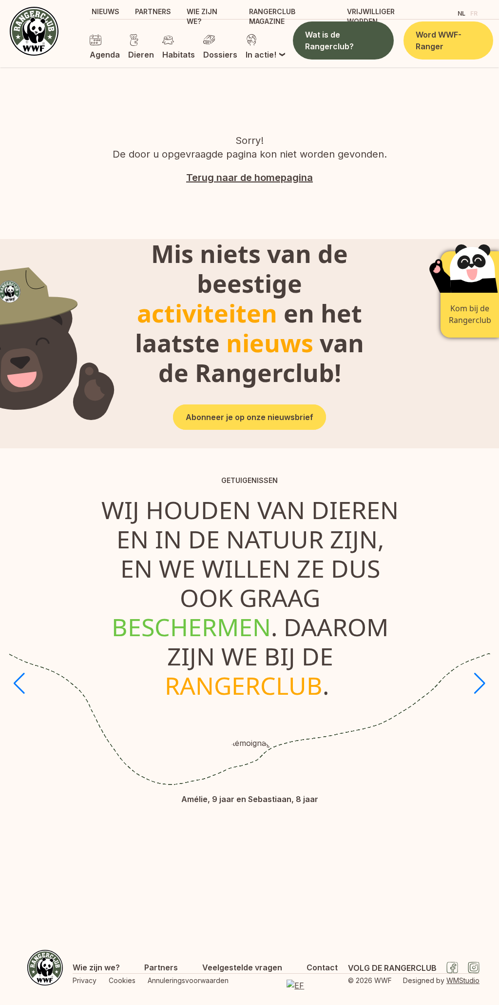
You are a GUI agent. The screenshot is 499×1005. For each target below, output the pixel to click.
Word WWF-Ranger (438, 40)
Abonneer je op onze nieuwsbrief (249, 417)
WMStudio (463, 980)
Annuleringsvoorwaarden (188, 980)
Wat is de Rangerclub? (329, 40)
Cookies (122, 980)
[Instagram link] (474, 968)
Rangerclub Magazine (272, 16)
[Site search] (441, 12)
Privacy (84, 980)
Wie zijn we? (202, 16)
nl (461, 13)
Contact (322, 967)
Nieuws (105, 11)
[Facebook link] (452, 968)
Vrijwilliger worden (371, 16)
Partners (153, 11)
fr (474, 13)
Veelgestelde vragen (242, 967)
